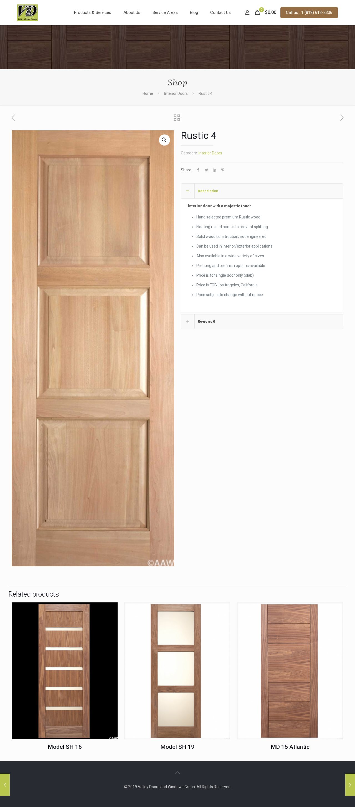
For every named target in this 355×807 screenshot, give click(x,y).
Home (148, 93)
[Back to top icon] (177, 772)
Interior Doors (176, 93)
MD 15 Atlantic (290, 747)
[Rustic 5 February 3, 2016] (350, 785)
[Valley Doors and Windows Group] (27, 12)
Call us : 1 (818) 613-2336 (309, 12)
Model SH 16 (65, 747)
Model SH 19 (177, 747)
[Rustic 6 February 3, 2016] (5, 785)
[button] (164, 140)
